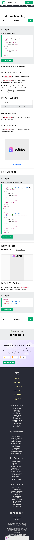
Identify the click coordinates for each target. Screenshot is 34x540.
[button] (16, 2)
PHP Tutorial (17, 422)
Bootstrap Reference (16, 445)
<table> (17, 82)
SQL (27, 6)
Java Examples (16, 476)
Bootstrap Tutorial (17, 420)
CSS (12, 6)
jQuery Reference (16, 453)
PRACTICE (17, 395)
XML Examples (16, 478)
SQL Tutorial (17, 415)
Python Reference (16, 441)
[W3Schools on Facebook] (19, 335)
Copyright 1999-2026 (12, 534)
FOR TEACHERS (17, 391)
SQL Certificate (17, 494)
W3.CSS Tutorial (17, 418)
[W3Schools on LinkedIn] (14, 335)
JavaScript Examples (16, 465)
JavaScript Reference (16, 438)
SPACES (17, 382)
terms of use (18, 530)
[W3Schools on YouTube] (11, 335)
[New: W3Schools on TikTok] (23, 335)
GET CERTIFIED (17, 387)
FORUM (14, 517)
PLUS (17, 378)
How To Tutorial (17, 413)
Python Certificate (17, 496)
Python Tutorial (17, 417)
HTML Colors (16, 448)
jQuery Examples (16, 479)
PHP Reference (16, 446)
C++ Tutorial (17, 425)
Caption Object (20, 250)
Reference (17, 20)
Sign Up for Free (9, 362)
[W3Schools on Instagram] (21, 335)
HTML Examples (16, 461)
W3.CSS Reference (16, 443)
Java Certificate (17, 501)
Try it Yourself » (7, 60)
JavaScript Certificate (17, 491)
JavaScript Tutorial (17, 412)
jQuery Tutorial (17, 427)
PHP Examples (16, 474)
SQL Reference (16, 440)
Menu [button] (9, 2)
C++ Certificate (17, 503)
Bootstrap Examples (16, 473)
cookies (23, 530)
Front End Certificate (17, 493)
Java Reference (16, 450)
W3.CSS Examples (16, 471)
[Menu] (2, 6)
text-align (11, 90)
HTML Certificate (17, 488)
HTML (7, 6)
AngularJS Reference (16, 451)
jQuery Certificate (17, 499)
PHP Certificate (17, 498)
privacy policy (17, 532)
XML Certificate (17, 506)
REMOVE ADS (17, 164)
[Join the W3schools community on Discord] (16, 335)
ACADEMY (16, 519)
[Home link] (3, 2)
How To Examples (16, 466)
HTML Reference (16, 435)
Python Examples (16, 469)
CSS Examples (16, 463)
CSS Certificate (17, 489)
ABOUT (19, 517)
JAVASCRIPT (20, 6)
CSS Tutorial (17, 410)
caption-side (21, 90)
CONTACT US (17, 399)
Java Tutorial (17, 423)
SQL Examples (16, 468)
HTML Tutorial (17, 408)
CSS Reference (16, 436)
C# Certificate (17, 504)
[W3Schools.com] (17, 374)
